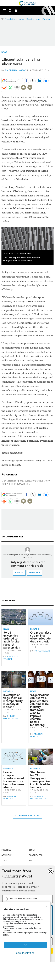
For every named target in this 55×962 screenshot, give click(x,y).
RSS (30, 860)
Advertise (6, 855)
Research (35, 629)
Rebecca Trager (10, 657)
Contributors (36, 855)
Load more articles (27, 815)
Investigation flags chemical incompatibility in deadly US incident (13, 701)
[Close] (47, 906)
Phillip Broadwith (10, 717)
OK (25, 945)
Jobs (21, 19)
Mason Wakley (36, 735)
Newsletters (11, 19)
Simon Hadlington (16, 70)
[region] (25, 932)
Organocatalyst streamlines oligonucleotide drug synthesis (40, 637)
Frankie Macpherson (38, 797)
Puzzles (46, 19)
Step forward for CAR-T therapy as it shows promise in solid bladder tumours (40, 780)
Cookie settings (25, 953)
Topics (4, 860)
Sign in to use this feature (39, 73)
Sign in (19, 572)
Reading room (33, 19)
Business (8, 691)
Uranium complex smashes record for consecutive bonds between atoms (13, 780)
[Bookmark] (30, 87)
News (4, 52)
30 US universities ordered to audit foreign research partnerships (11, 640)
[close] (53, 73)
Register (34, 572)
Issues (32, 850)
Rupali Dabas (42, 651)
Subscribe (6, 850)
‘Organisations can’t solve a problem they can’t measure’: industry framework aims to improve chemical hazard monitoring (40, 710)
